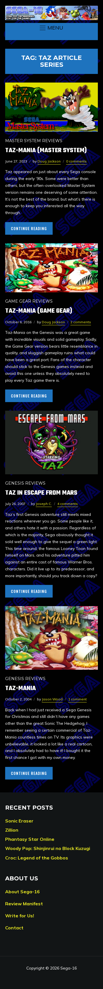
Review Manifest (24, 903)
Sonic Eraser (19, 821)
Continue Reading (29, 228)
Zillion (11, 830)
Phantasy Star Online (29, 839)
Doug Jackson (49, 161)
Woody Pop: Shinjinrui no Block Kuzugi (47, 848)
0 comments (76, 161)
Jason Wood (52, 699)
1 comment (77, 699)
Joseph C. (44, 504)
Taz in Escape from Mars (41, 493)
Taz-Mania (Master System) (46, 150)
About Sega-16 (22, 891)
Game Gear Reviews (29, 301)
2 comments (80, 322)
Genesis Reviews (25, 483)
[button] (51, 27)
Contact (14, 928)
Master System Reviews (33, 140)
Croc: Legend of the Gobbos (36, 858)
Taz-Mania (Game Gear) (38, 311)
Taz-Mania (20, 688)
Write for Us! (19, 916)
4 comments (67, 504)
